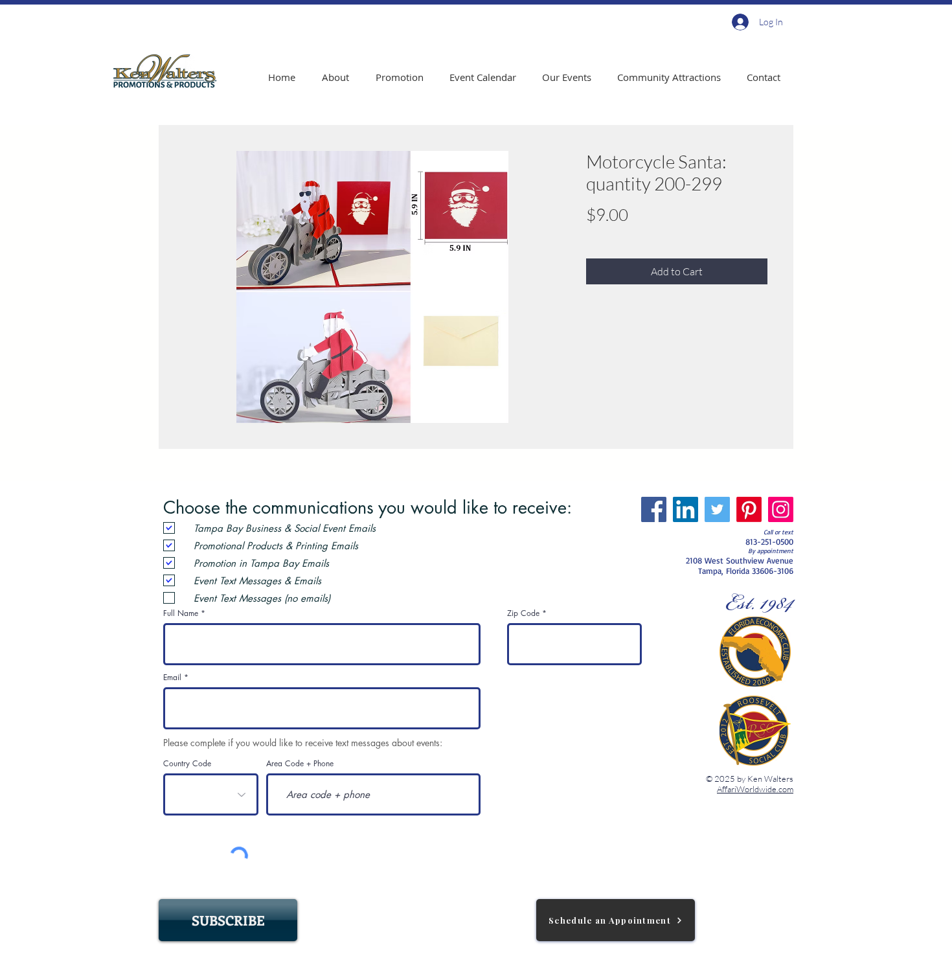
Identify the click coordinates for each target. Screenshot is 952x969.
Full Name (180, 613)
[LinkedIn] (685, 509)
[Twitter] (717, 509)
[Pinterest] (749, 509)
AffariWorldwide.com (755, 789)
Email (172, 677)
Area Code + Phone (300, 764)
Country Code (187, 764)
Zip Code (523, 613)
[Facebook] (653, 509)
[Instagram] (780, 509)
